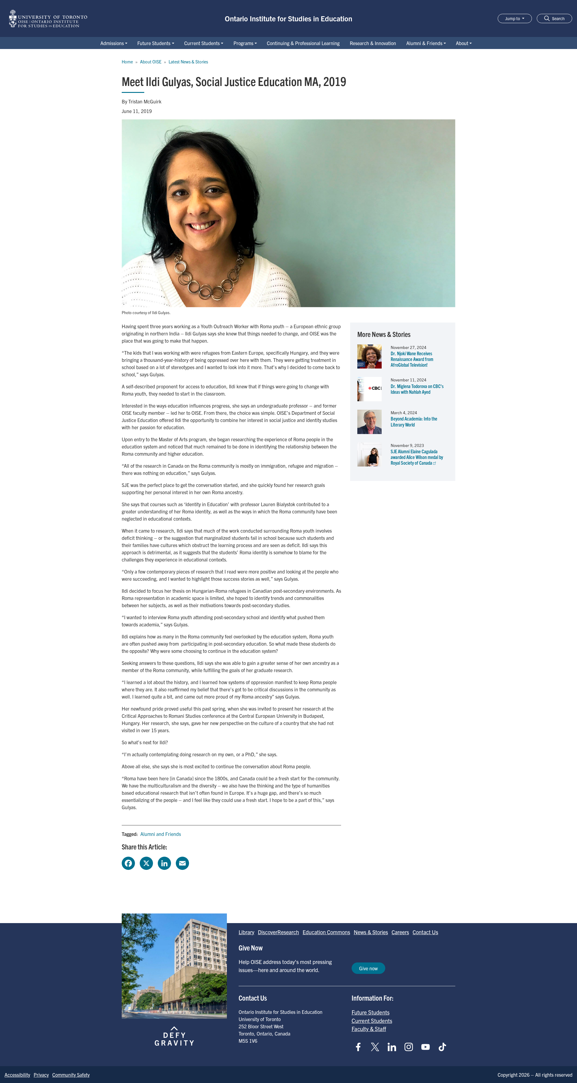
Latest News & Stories (188, 61)
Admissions (112, 43)
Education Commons (326, 932)
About (462, 43)
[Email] (182, 862)
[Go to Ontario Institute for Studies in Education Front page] (48, 18)
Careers (400, 932)
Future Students (153, 43)
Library (246, 932)
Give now (368, 968)
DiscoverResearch (278, 932)
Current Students (202, 43)
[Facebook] (128, 862)
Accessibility (17, 1075)
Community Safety (71, 1075)
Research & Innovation (373, 43)
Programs (243, 43)
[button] (554, 18)
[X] (146, 862)
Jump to (513, 18)
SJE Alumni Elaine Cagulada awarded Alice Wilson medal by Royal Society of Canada (417, 457)
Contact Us (425, 932)
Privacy (41, 1075)
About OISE (150, 61)
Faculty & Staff (369, 1028)
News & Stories (371, 932)
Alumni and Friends (160, 834)
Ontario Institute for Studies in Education (288, 18)
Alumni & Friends (424, 43)
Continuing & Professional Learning (303, 43)
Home (127, 61)
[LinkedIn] (164, 862)
